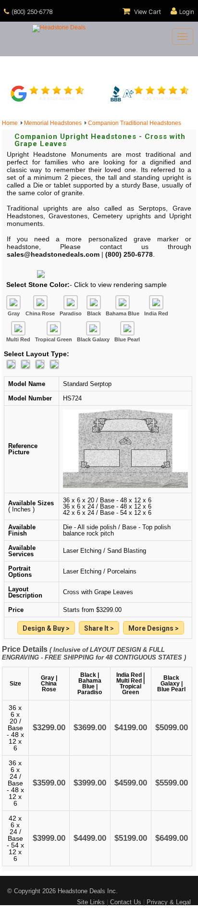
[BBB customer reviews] (149, 100)
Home (11, 123)
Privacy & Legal (169, 902)
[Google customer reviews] (48, 100)
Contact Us (125, 902)
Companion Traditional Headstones (134, 123)
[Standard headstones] (153, 628)
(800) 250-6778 (32, 11)
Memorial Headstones (54, 123)
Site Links (91, 902)
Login (186, 11)
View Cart (147, 11)
